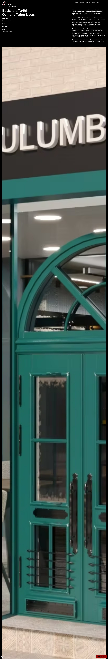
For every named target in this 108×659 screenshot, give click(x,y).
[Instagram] (2, 656)
